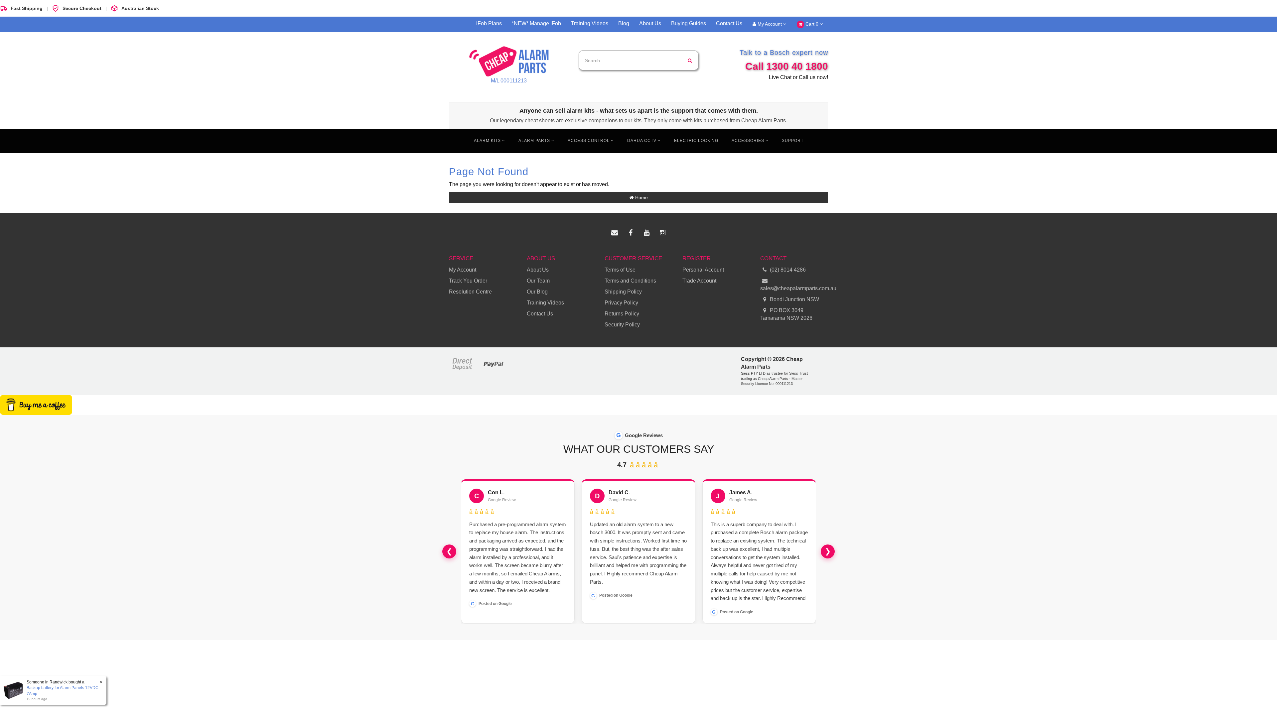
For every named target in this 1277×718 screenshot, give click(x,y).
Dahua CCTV (642, 140)
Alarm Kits (488, 140)
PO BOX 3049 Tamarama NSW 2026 (786, 314)
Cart (811, 24)
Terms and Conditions (630, 281)
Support (792, 140)
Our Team (538, 281)
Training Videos (589, 23)
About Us (650, 23)
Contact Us (729, 23)
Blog (623, 23)
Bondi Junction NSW (794, 299)
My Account (769, 24)
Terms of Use (620, 270)
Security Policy (622, 324)
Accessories (749, 140)
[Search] (690, 60)
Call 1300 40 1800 (786, 66)
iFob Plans (489, 23)
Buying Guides (688, 23)
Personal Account (703, 270)
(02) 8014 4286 (788, 270)
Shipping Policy (623, 292)
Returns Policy (622, 313)
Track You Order (468, 281)
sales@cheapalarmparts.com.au (794, 288)
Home (641, 197)
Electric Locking (696, 140)
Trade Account (699, 281)
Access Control (589, 140)
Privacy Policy (621, 302)
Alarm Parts (534, 140)
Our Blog (537, 292)
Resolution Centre (470, 292)
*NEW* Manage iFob (536, 23)
